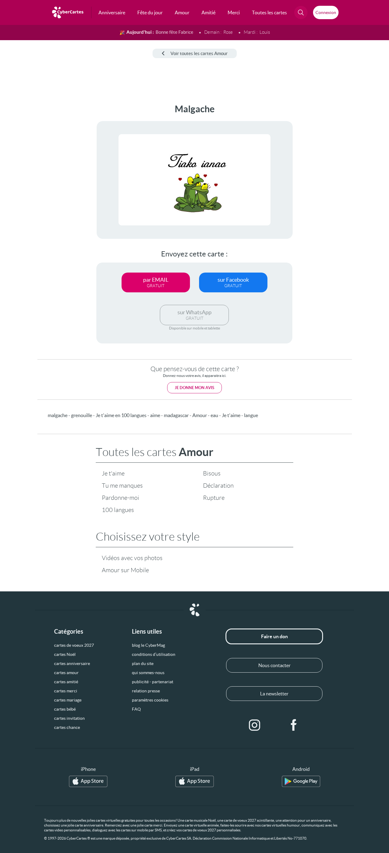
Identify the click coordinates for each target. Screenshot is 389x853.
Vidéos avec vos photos (132, 558)
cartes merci (65, 690)
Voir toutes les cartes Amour (199, 53)
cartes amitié (66, 681)
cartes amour (66, 672)
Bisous (212, 473)
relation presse (146, 690)
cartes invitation (69, 718)
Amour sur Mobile (125, 570)
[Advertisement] (45, 195)
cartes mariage (67, 700)
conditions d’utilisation (153, 654)
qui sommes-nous (148, 672)
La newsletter (274, 693)
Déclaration (218, 485)
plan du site (142, 663)
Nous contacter (274, 665)
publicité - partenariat (152, 681)
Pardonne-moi (120, 497)
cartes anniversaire (72, 663)
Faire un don (274, 636)
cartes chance (67, 727)
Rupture (214, 497)
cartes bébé (65, 709)
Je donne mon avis (194, 387)
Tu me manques (122, 485)
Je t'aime (113, 473)
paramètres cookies (150, 700)
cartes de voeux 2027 (74, 645)
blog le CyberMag (148, 645)
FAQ (136, 709)
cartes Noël (65, 654)
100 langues (118, 510)
